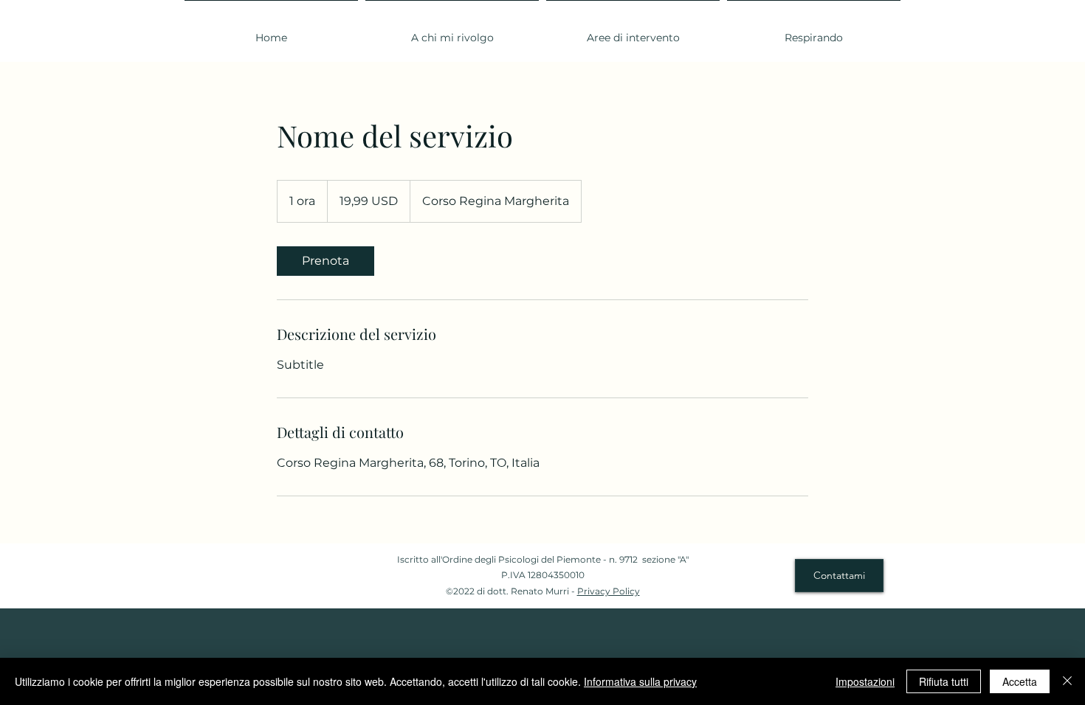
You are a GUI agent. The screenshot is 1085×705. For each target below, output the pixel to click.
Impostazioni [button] (865, 681)
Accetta (1019, 681)
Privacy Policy (608, 591)
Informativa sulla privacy (640, 681)
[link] (325, 261)
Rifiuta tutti (943, 681)
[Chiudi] (1067, 681)
